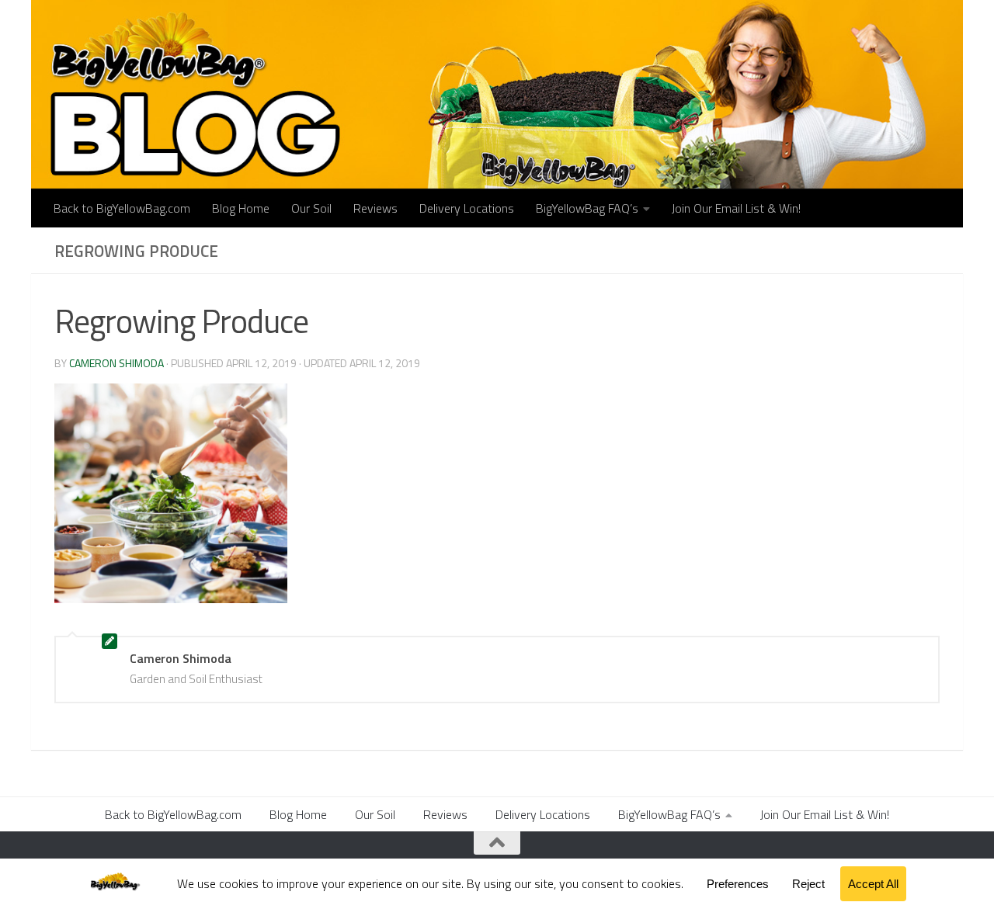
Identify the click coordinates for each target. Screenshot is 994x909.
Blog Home (240, 208)
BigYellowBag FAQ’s (587, 208)
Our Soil (311, 208)
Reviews (375, 208)
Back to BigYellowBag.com (122, 208)
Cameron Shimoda (116, 363)
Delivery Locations (466, 208)
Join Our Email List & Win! (736, 208)
